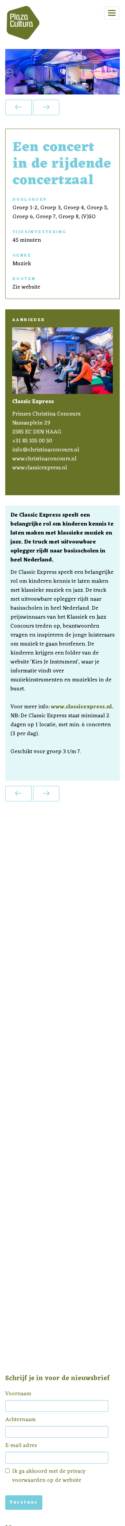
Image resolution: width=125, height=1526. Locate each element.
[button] (14, 71)
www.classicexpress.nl (39, 468)
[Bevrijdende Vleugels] (18, 107)
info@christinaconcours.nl (45, 450)
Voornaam (18, 1393)
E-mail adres (21, 1445)
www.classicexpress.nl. (82, 707)
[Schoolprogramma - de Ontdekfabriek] (46, 107)
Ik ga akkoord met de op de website (48, 1476)
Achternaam (20, 1419)
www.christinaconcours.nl (44, 459)
